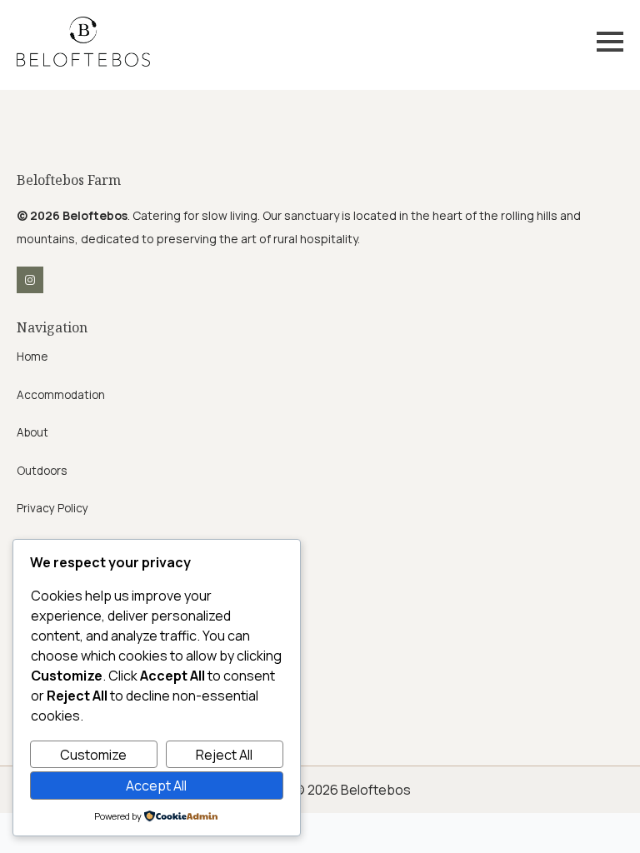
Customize (93, 755)
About (32, 432)
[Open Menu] (610, 41)
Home (32, 356)
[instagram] (30, 280)
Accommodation (61, 394)
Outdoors (42, 470)
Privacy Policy (52, 508)
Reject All (224, 755)
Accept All (156, 785)
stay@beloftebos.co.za (93, 627)
